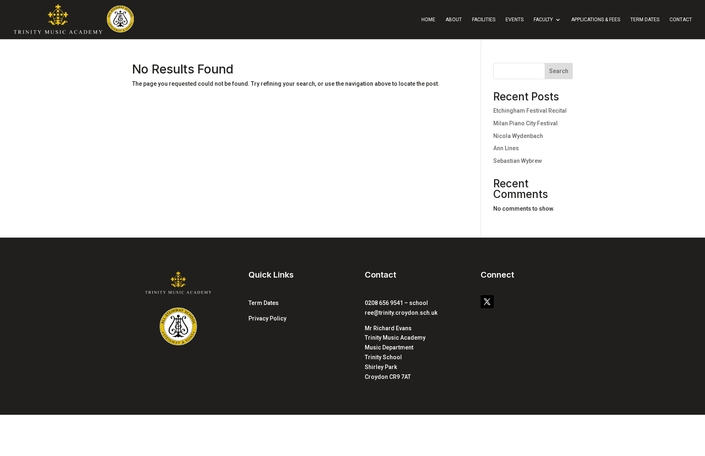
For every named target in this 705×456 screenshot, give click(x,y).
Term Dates (644, 19)
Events (514, 19)
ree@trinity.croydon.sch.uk (401, 312)
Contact (681, 19)
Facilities (483, 19)
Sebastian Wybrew (517, 161)
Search (558, 71)
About (454, 19)
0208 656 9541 (384, 303)
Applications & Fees (595, 19)
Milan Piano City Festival (525, 123)
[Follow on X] (487, 301)
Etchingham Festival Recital (530, 110)
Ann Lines (506, 148)
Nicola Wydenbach (518, 136)
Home (428, 19)
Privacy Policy (267, 318)
